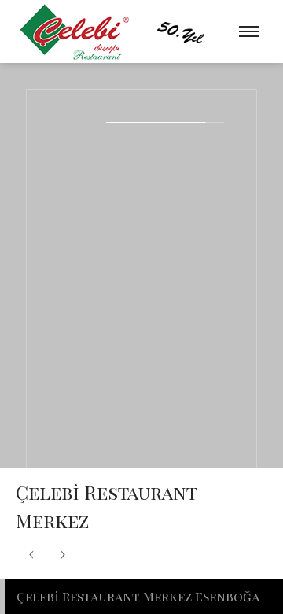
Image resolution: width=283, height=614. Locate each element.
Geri (31, 554)
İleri (63, 554)
